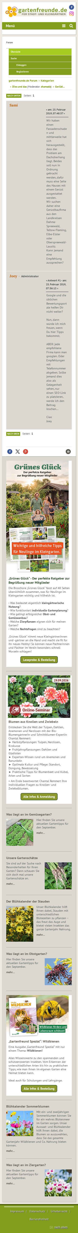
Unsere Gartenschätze (22, 858)
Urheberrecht (59, 1211)
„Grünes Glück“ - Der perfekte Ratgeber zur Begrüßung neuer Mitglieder (39, 580)
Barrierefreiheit (39, 1219)
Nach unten (13, 95)
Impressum (17, 1211)
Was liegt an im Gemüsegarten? (29, 814)
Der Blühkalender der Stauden (28, 901)
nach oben (61, 1227)
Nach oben (13, 433)
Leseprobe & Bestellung (39, 660)
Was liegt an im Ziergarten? (26, 1165)
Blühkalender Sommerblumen (27, 1106)
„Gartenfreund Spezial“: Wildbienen (34, 1041)
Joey (13, 276)
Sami (14, 105)
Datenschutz (37, 1211)
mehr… (40, 833)
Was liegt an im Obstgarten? (26, 954)
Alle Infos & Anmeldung (39, 797)
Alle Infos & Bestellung (39, 1089)
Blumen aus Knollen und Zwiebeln (33, 722)
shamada (46, 86)
